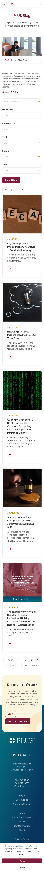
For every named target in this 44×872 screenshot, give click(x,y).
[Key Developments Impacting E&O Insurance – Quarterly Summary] (10, 269)
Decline (22, 867)
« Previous (9, 660)
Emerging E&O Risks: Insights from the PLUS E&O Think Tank (21, 335)
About (22, 830)
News (22, 822)
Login (22, 795)
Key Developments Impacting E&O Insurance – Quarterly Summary (21, 247)
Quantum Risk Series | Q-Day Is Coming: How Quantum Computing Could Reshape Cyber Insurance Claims (21, 426)
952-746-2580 (22, 780)
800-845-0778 (22, 783)
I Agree (22, 861)
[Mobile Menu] (41, 3)
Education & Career (22, 817)
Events (22, 813)
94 (26, 665)
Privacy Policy (22, 839)
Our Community (22, 826)
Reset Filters (11, 180)
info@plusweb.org (22, 786)
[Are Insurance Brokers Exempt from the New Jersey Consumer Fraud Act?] (10, 549)
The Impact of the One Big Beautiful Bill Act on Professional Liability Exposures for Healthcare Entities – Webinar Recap (21, 618)
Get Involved (22, 800)
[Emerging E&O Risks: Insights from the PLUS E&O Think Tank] (10, 357)
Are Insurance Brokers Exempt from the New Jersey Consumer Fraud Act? (20, 522)
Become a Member (22, 804)
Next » (34, 665)
